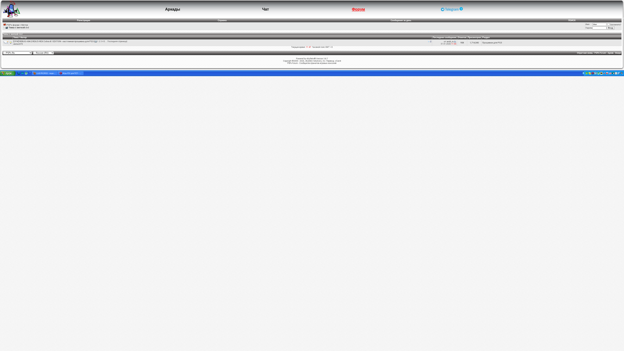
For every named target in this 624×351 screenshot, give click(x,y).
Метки (24, 25)
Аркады (172, 9)
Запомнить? (615, 25)
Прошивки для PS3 (492, 42)
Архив (610, 53)
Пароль (588, 28)
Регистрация (83, 20)
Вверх (618, 53)
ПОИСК (572, 20)
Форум (358, 9)
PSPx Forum (600, 53)
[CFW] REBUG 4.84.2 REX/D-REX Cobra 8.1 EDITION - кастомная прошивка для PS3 (53, 41)
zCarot (338, 61)
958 (462, 42)
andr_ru (450, 41)
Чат (265, 9)
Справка (222, 20)
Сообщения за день (401, 20)
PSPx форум (12, 25)
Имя (587, 24)
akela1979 (18, 44)
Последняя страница (117, 41)
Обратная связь (585, 53)
